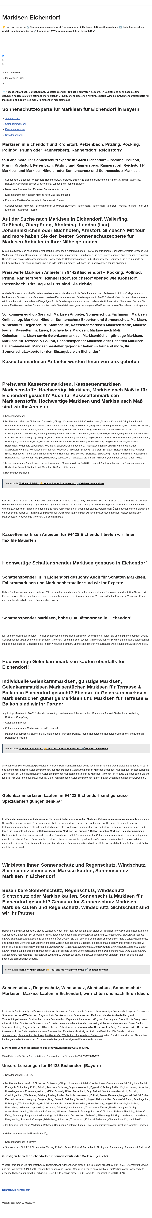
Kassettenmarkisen (15, 129)
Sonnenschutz (12, 118)
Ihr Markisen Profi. (15, 78)
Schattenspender (14, 135)
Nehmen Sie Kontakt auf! (16, 1190)
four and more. (13, 72)
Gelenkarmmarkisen (15, 124)
